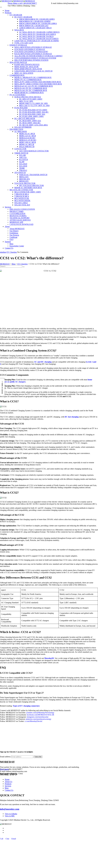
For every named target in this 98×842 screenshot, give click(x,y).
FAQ (11, 239)
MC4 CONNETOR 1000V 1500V (27, 192)
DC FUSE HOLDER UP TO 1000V (33, 110)
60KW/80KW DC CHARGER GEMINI (34, 21)
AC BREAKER (20, 131)
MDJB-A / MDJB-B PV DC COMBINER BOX (33, 77)
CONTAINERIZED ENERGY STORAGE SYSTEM (35, 58)
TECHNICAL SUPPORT (20, 218)
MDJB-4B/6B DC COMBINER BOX (29, 93)
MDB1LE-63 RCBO (27, 138)
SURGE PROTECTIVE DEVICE (27, 97)
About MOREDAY (17, 229)
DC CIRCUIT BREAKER (24, 118)
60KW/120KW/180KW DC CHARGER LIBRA (38, 23)
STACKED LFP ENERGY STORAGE (29, 49)
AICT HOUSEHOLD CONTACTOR (34, 151)
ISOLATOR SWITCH (18, 62)
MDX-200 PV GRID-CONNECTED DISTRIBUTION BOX (38, 84)
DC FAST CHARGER (23, 17)
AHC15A (23, 157)
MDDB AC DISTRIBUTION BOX (28, 188)
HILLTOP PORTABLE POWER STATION (31, 60)
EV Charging (12, 252)
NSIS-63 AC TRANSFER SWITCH (33, 175)
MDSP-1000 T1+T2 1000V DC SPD (33, 103)
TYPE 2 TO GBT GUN (23, 43)
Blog (11, 244)
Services (8, 207)
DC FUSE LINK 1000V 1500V (31, 116)
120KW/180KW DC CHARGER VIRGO (35, 28)
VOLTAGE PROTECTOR (24, 183)
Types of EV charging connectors (26, 706)
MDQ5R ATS (24, 179)
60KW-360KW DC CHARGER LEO (33, 26)
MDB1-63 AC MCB (27, 134)
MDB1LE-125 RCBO (27, 140)
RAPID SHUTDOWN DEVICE (27, 64)
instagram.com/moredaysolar (37, 717)
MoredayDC (49, 658)
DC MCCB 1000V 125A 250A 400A (33, 125)
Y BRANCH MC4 (21, 196)
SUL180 (22, 155)
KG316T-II (23, 160)
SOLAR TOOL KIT (22, 205)
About (7, 226)
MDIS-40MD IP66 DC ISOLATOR (28, 69)
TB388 (21, 168)
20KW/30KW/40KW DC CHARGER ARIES (37, 19)
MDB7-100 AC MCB (27, 142)
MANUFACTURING (18, 216)
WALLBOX (19, 30)
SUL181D (23, 164)
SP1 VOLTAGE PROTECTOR (31, 185)
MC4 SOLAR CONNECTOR (21, 190)
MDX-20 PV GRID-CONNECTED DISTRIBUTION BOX (37, 82)
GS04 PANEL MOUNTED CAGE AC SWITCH (33, 71)
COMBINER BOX (17, 75)
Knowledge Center (17, 246)
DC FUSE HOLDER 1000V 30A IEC (34, 112)
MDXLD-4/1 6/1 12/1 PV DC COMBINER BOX (33, 86)
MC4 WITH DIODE (22, 201)
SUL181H (23, 166)
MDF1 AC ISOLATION (23, 73)
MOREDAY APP (16, 222)
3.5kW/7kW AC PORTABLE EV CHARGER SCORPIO (36, 41)
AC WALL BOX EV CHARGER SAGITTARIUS (38, 39)
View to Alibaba (11, 814)
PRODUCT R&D (16, 211)
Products (8, 13)
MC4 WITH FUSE (21, 198)
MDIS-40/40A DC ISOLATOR (26, 67)
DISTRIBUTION (16, 129)
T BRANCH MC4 (21, 194)
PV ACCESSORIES (17, 95)
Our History (14, 231)
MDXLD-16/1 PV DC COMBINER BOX (30, 88)
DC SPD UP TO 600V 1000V (30, 99)
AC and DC (39, 362)
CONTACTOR (20, 149)
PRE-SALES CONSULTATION (22, 209)
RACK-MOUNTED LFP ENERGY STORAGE (33, 54)
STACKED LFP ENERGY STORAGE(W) (31, 52)
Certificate (13, 237)
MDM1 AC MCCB (26, 144)
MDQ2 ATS (23, 177)
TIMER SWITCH (21, 153)
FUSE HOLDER (21, 108)
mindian (3, 252)
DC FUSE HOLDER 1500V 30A (32, 114)
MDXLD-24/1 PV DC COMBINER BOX (30, 90)
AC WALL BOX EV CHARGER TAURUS (36, 36)
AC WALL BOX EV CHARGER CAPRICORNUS (39, 32)
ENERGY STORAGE (18, 45)
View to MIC (10, 816)
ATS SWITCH (20, 172)
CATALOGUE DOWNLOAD (21, 224)
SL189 (21, 162)
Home (7, 10)
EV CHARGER (16, 15)
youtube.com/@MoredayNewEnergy (40, 713)
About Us (8, 782)
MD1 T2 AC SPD (26, 101)
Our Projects (14, 235)
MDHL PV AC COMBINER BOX (27, 80)
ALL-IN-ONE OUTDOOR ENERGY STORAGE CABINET (38, 56)
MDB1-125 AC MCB (27, 136)
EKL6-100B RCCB (26, 147)
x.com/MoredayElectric (33, 721)
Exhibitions (14, 233)
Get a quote (4, 769)
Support (8, 242)
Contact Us (9, 248)
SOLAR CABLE (21, 203)
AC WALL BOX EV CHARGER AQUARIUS (37, 34)
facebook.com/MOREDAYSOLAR (40, 715)
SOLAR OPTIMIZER (23, 127)
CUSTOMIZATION (17, 214)
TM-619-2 (23, 170)
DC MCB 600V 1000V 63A (30, 121)
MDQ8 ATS (23, 181)
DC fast (68, 417)
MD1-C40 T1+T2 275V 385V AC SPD (34, 106)
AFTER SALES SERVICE (20, 220)
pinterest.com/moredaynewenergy (38, 719)
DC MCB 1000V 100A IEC (30, 123)
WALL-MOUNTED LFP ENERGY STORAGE (33, 47)
